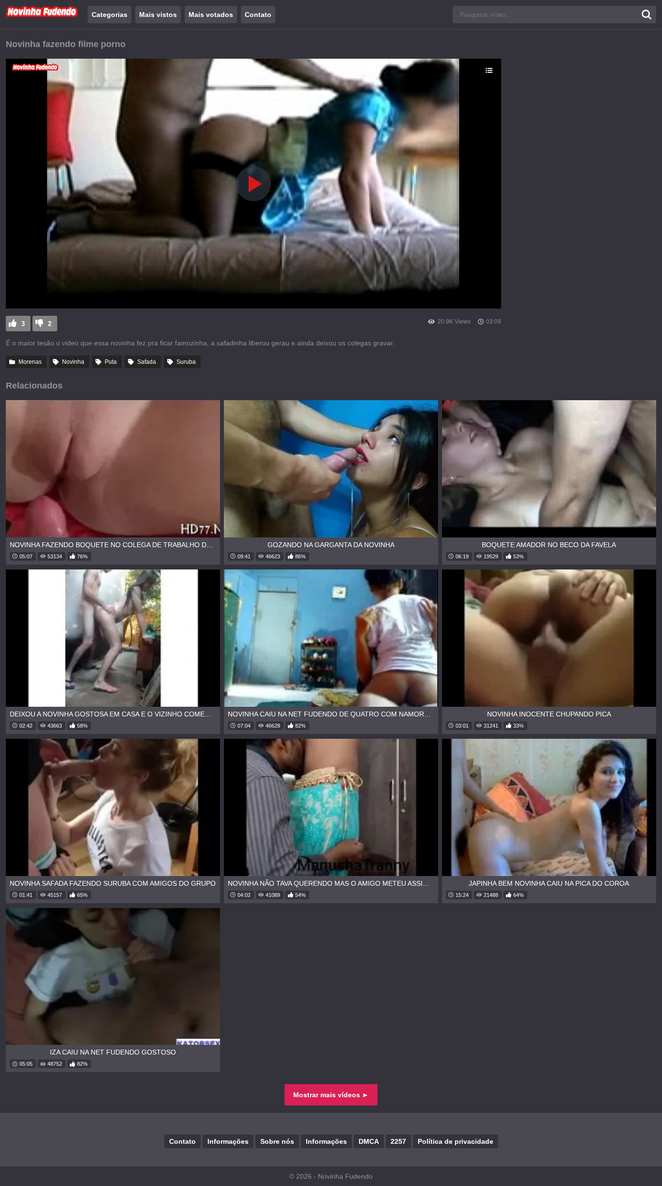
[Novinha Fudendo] (42, 15)
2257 (398, 1141)
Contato (258, 14)
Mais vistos (158, 14)
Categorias (109, 14)
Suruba (186, 361)
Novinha (73, 361)
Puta (111, 361)
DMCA (369, 1141)
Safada (146, 361)
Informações (228, 1141)
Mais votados (211, 14)
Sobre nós (277, 1141)
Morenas (30, 361)
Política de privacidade (455, 1141)
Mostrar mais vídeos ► (331, 1095)
